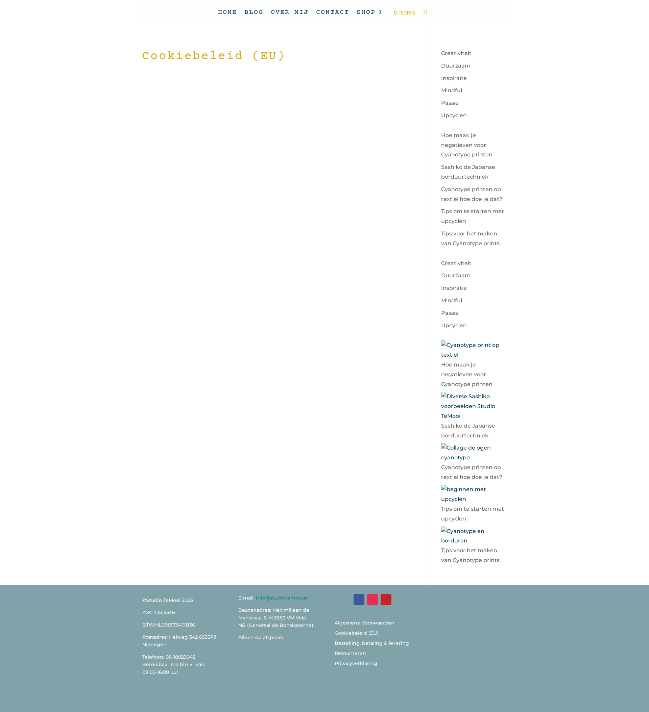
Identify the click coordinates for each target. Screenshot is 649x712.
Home (227, 12)
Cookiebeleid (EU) (357, 633)
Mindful (451, 90)
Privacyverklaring (356, 663)
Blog (253, 12)
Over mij (290, 12)
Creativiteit (456, 53)
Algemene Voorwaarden (364, 623)
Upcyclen (454, 115)
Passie (450, 103)
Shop (366, 12)
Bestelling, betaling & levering (372, 643)
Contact (332, 12)
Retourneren (350, 653)
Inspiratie (454, 78)
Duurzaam (456, 65)
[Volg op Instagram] (372, 599)
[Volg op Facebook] (359, 599)
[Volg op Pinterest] (386, 599)
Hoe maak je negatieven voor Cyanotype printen (466, 145)
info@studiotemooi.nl (282, 598)
